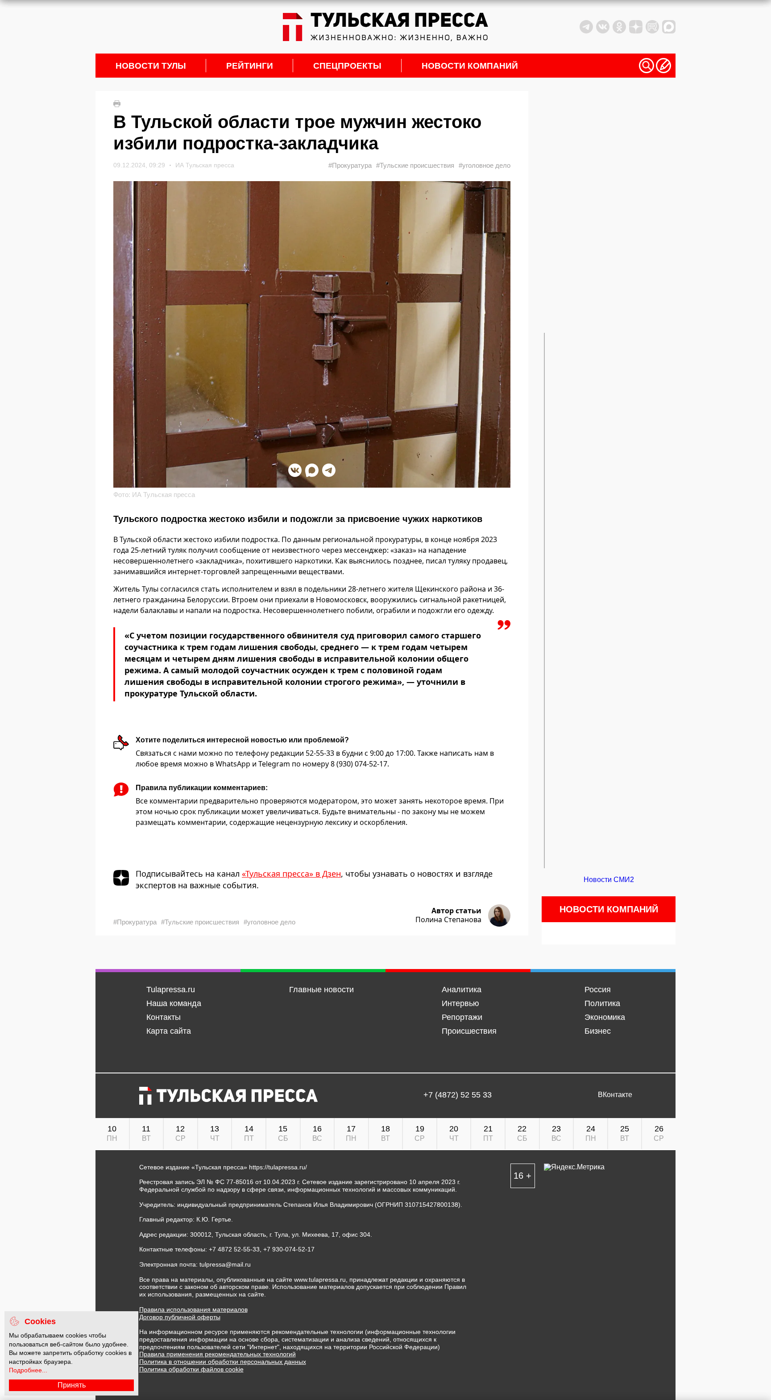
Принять (72, 1385)
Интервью (460, 1003)
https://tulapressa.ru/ (278, 1167)
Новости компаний (470, 66)
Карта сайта (168, 1031)
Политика (602, 1003)
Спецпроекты (347, 66)
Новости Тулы (151, 66)
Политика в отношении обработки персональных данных (222, 1361)
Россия (597, 989)
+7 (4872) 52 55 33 (457, 1095)
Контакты (163, 1017)
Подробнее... (28, 1370)
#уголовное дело (484, 165)
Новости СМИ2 (609, 879)
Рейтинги (249, 66)
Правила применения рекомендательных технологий (217, 1354)
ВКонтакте (615, 1094)
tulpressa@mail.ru (225, 1264)
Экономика (604, 1017)
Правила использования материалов (193, 1309)
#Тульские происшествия (415, 165)
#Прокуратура (350, 165)
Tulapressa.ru (170, 989)
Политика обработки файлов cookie (191, 1369)
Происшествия (469, 1031)
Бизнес (597, 1031)
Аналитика (461, 989)
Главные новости (321, 989)
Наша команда (173, 1003)
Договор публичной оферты (179, 1317)
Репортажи (462, 1017)
